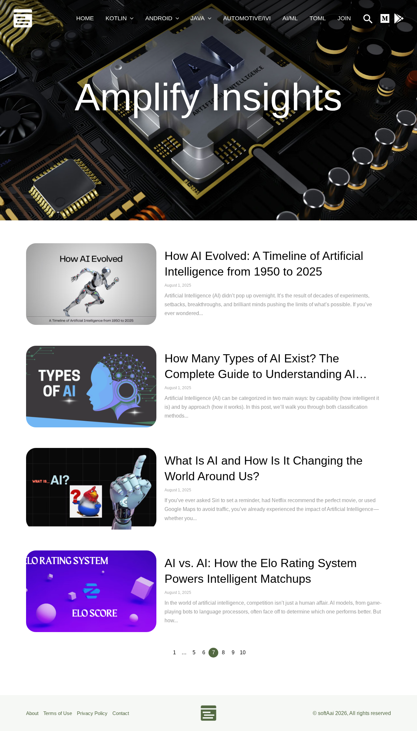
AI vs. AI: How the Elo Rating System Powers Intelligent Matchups (261, 570)
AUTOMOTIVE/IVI (247, 18)
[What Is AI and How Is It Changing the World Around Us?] (91, 489)
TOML (317, 18)
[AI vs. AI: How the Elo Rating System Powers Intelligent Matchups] (91, 591)
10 (243, 652)
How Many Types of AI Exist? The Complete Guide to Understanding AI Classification (260, 367)
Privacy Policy (92, 713)
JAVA (198, 18)
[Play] (399, 18)
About (32, 713)
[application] (130, 18)
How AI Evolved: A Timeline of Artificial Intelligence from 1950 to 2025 (264, 263)
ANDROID (158, 18)
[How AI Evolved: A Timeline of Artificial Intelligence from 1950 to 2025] (91, 284)
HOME (85, 18)
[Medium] (385, 18)
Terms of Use (57, 713)
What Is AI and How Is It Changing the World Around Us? (264, 468)
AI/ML (290, 18)
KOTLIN (116, 18)
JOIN (344, 18)
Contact (120, 713)
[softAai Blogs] (23, 18)
